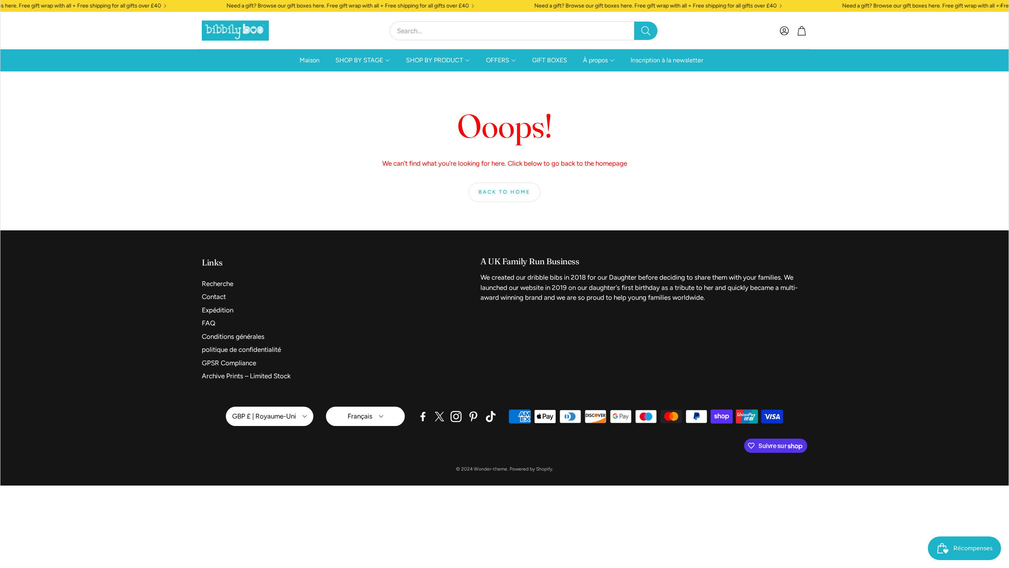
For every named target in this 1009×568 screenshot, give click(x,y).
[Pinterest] (473, 416)
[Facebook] (422, 416)
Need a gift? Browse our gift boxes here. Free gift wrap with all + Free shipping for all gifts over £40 (331, 6)
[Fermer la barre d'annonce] (1001, 6)
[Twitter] (439, 416)
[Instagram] (456, 416)
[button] (523, 31)
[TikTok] (490, 416)
